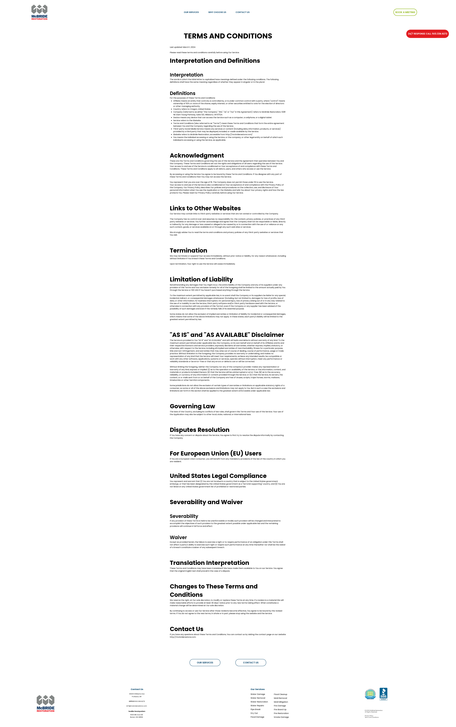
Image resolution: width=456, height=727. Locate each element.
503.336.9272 (140, 701)
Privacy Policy (369, 716)
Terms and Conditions (372, 717)
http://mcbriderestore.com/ (239, 134)
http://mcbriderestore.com (183, 637)
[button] (191, 12)
